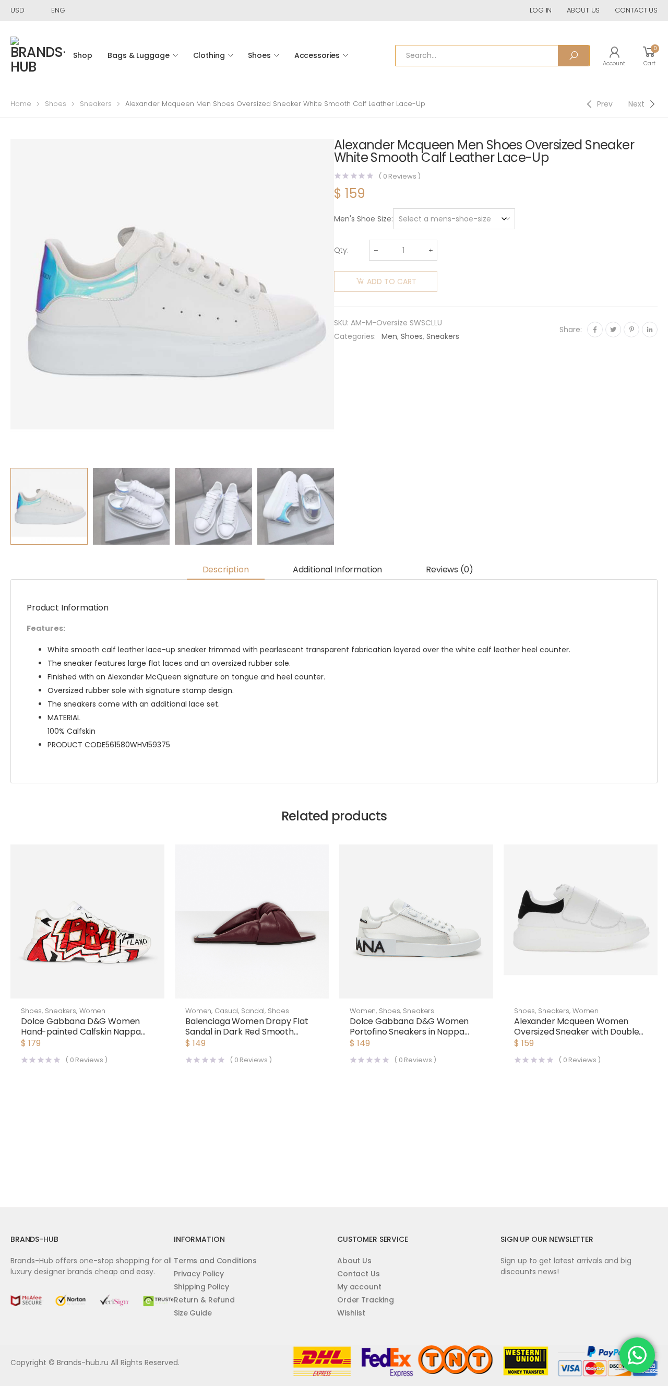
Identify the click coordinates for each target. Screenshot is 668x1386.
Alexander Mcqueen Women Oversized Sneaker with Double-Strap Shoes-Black (578, 1031)
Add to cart (391, 281)
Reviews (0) (449, 569)
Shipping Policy (201, 1287)
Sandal (253, 1011)
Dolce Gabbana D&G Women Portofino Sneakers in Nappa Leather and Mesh (409, 1031)
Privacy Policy (199, 1273)
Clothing (209, 55)
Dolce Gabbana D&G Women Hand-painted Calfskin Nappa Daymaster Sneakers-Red (81, 1031)
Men (389, 336)
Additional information (337, 569)
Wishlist (351, 1313)
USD (17, 10)
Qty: (341, 250)
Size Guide (193, 1313)
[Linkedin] (650, 329)
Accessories (317, 55)
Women (92, 1011)
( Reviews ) (399, 176)
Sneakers (96, 104)
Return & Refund (204, 1300)
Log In (541, 10)
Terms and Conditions (215, 1260)
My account (359, 1287)
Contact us (636, 10)
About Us (354, 1260)
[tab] (226, 570)
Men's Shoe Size (362, 219)
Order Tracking (365, 1300)
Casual (226, 1011)
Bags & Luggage (138, 55)
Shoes (259, 55)
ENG (58, 10)
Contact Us (358, 1273)
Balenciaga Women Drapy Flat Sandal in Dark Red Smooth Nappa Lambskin (246, 1031)
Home (20, 104)
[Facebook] (595, 329)
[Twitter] (613, 329)
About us (583, 10)
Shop (82, 55)
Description (225, 569)
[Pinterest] (631, 329)
